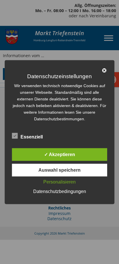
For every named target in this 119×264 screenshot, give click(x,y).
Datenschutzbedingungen (59, 191)
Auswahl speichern (59, 169)
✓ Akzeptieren (59, 154)
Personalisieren (59, 181)
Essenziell (32, 136)
